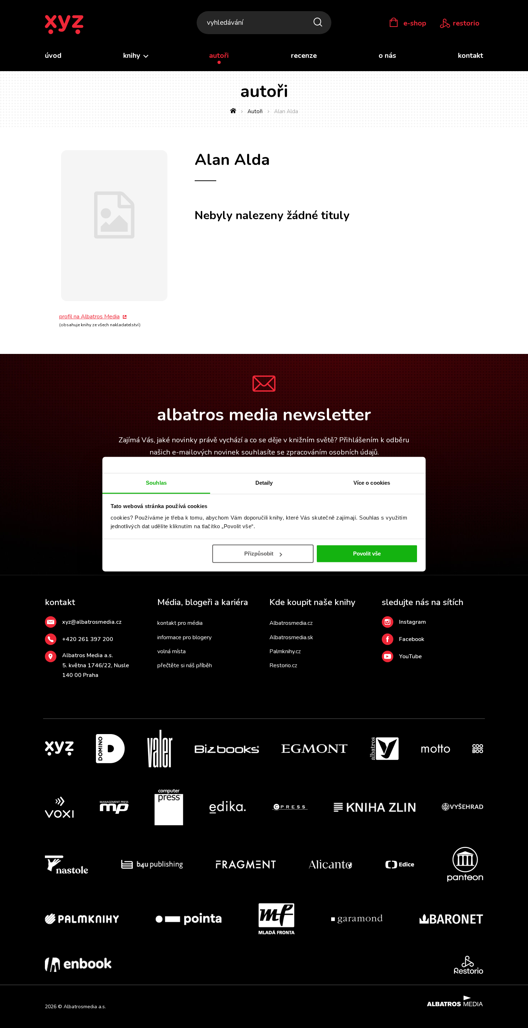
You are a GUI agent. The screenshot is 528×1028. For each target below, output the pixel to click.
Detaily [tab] (264, 483)
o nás (387, 55)
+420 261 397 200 (87, 639)
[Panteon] (465, 864)
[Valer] (159, 748)
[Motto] (436, 748)
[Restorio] (468, 965)
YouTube (410, 656)
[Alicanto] (330, 864)
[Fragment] (246, 864)
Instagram (412, 622)
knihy (132, 55)
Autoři (255, 111)
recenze (304, 55)
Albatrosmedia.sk (291, 637)
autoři (219, 55)
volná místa (171, 651)
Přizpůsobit (258, 553)
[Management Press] (114, 807)
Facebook (411, 639)
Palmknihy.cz (285, 651)
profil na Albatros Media (89, 317)
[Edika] (228, 807)
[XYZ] (59, 748)
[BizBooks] (227, 748)
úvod (53, 55)
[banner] (64, 25)
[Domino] (110, 748)
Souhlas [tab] (156, 483)
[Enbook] (78, 965)
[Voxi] (59, 807)
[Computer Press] (169, 807)
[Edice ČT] (400, 864)
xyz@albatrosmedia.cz (91, 622)
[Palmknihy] (82, 919)
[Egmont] (314, 748)
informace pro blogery (184, 637)
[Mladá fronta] (276, 919)
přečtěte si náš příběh (184, 665)
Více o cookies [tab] (371, 483)
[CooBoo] (478, 748)
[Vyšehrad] (462, 807)
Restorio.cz (283, 665)
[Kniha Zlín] (374, 807)
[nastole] (66, 864)
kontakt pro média (180, 623)
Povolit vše (367, 553)
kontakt (470, 55)
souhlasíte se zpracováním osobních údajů (309, 452)
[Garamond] (356, 919)
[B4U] (152, 864)
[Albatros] (384, 748)
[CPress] (290, 807)
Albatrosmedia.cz (290, 623)
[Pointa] (188, 919)
